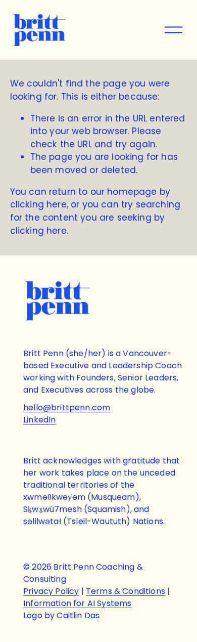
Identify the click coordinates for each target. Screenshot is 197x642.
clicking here (38, 204)
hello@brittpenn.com (66, 407)
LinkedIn (39, 419)
